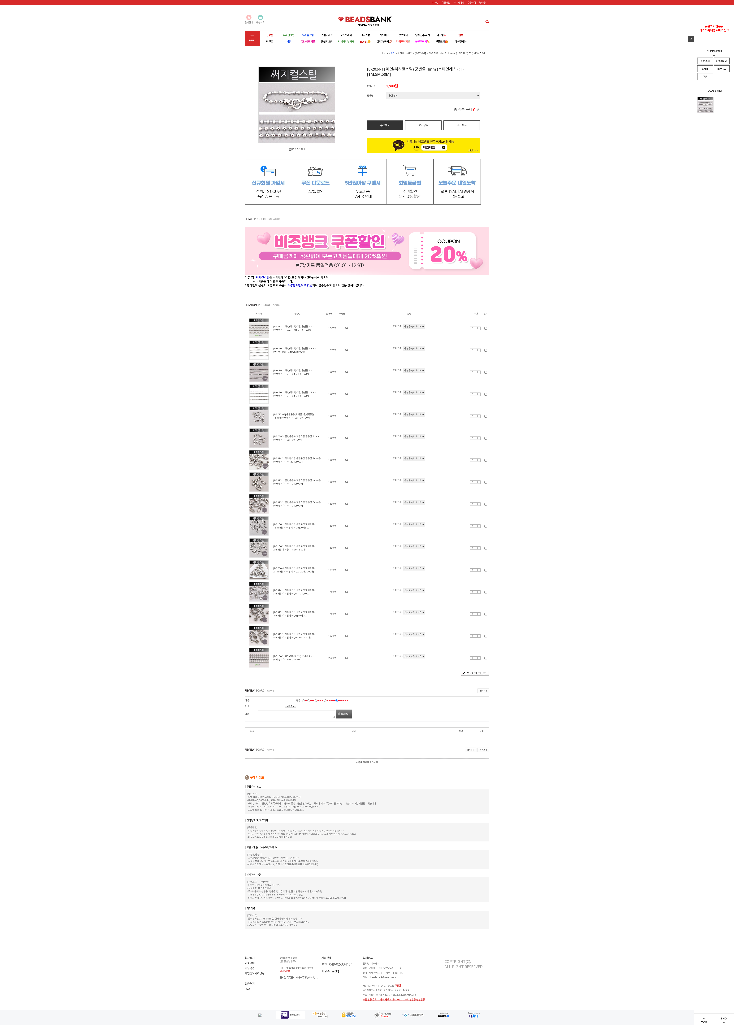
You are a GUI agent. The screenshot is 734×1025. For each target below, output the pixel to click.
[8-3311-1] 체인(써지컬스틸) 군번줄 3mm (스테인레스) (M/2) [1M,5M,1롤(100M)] (293, 328)
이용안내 (250, 963)
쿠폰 (705, 76)
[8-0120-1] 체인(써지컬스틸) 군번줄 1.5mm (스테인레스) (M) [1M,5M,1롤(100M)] (294, 394)
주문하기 (385, 125)
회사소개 (250, 958)
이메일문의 (285, 971)
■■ (312, 700)
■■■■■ (343, 700)
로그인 (435, 2)
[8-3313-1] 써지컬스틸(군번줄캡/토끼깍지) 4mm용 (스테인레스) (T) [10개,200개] (293, 614)
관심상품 (462, 125)
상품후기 (250, 983)
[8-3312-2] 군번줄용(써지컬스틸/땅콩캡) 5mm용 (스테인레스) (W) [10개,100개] (297, 504)
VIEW (397, 985)
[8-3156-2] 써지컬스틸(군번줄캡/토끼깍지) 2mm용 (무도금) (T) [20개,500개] (293, 548)
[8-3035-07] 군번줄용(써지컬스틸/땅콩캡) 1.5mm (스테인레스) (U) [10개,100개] (293, 416)
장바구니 (483, 2)
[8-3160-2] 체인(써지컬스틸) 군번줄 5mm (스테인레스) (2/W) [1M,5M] (293, 658)
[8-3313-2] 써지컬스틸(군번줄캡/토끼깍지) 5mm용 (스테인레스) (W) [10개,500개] (293, 636)
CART (705, 69)
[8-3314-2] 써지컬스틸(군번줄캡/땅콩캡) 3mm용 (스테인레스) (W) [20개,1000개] (297, 460)
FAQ (247, 989)
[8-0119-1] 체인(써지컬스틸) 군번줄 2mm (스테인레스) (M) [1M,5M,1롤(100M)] (293, 372)
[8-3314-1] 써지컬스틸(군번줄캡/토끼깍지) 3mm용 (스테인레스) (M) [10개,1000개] (293, 592)
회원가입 (446, 2)
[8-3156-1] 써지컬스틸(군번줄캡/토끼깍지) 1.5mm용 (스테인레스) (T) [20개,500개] (293, 526)
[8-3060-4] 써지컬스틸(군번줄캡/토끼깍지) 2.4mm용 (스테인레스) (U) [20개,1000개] (293, 570)
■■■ (320, 700)
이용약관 (250, 968)
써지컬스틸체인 (405, 53)
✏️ (422, 41)
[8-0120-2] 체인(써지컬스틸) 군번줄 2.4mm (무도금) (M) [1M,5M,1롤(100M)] (294, 350)
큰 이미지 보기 (298, 148)
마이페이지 (722, 61)
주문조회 (705, 61)
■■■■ (330, 700)
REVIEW (721, 69)
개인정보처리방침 (255, 973)
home (385, 53)
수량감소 (472, 329)
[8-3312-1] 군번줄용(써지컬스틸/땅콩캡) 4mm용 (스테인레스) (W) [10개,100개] (297, 482)
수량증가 (472, 327)
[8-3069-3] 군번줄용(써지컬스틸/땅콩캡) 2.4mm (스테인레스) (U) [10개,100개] (296, 438)
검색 (486, 21)
